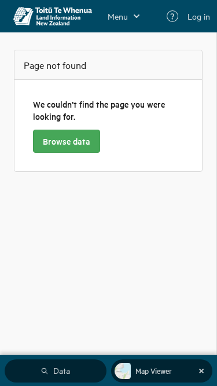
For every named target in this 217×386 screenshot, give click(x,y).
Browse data (66, 141)
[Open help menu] (172, 16)
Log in (198, 16)
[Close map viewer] (201, 371)
